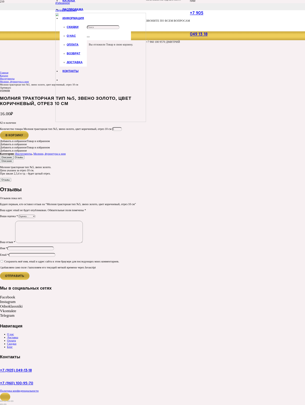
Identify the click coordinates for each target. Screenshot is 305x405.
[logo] (100, 120)
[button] (5, 397)
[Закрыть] (88, 36)
